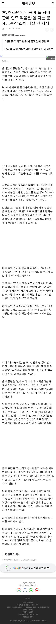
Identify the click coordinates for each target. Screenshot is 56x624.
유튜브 (37, 590)
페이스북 (25, 590)
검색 (53, 3)
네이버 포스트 (31, 590)
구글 (19, 590)
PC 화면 (28, 598)
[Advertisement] (28, 132)
